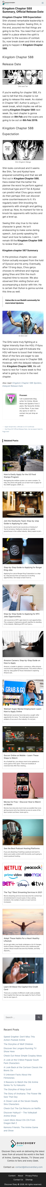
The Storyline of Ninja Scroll (17, 1089)
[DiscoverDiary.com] (8, 3)
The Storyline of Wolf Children (18, 1044)
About (20, 1175)
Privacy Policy (32, 1175)
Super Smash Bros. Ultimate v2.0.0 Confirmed (19, 427)
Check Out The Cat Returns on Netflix (22, 1108)
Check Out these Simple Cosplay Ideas (23, 1055)
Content (11, 1175)
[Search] (38, 1017)
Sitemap (29, 1179)
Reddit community (28, 300)
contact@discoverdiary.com (29, 1167)
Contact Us (18, 1179)
